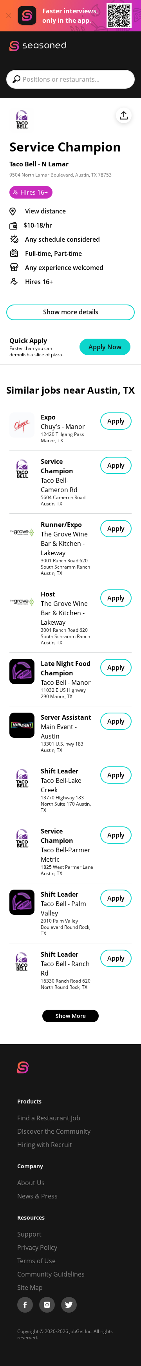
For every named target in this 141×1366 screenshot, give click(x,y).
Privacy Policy (37, 1247)
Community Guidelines (51, 1274)
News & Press (37, 1196)
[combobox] (70, 79)
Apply (116, 421)
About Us (31, 1182)
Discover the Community (53, 1131)
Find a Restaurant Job (48, 1118)
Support (29, 1234)
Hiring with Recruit (44, 1144)
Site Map (30, 1287)
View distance (45, 211)
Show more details (70, 312)
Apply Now (105, 347)
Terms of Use (36, 1261)
